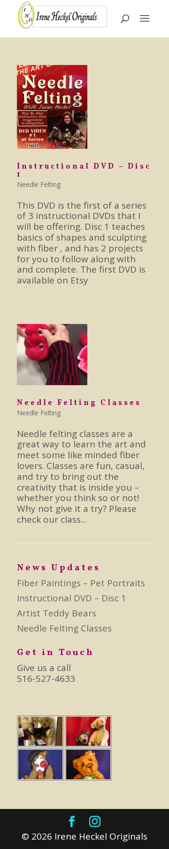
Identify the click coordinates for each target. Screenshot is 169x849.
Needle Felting (39, 184)
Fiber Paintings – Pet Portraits (81, 583)
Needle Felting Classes (79, 403)
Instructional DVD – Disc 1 (84, 171)
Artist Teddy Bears (56, 613)
